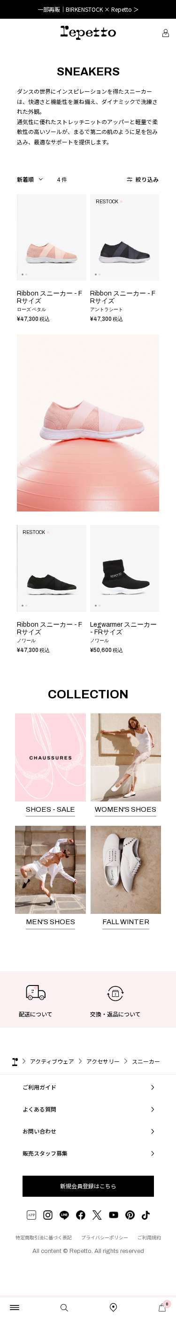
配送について (36, 1014)
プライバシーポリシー (104, 1237)
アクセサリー (103, 1061)
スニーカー (146, 1061)
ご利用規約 (149, 1237)
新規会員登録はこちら (88, 1186)
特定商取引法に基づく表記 (43, 1237)
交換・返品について (115, 1014)
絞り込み (146, 179)
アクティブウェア (52, 1061)
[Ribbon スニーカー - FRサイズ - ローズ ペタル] (51, 237)
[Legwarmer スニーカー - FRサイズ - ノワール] (125, 568)
